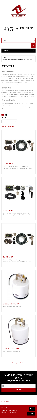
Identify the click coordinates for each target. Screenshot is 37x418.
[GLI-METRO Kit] (18, 239)
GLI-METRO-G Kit (8, 210)
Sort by (3, 118)
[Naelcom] (18, 11)
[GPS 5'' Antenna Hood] (18, 331)
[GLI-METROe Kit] (18, 146)
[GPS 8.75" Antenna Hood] (18, 286)
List (6, 114)
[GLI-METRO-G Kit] (18, 192)
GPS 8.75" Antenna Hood (12, 304)
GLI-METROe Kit (8, 163)
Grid (2, 114)
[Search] (34, 40)
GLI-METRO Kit (8, 257)
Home (4, 58)
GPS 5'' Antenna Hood (11, 349)
